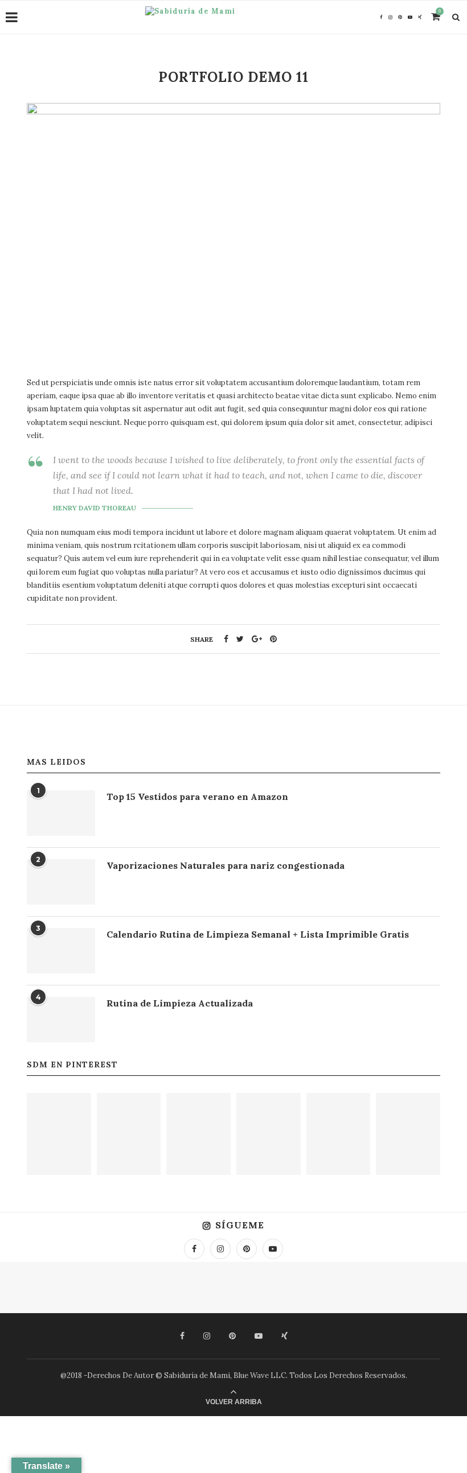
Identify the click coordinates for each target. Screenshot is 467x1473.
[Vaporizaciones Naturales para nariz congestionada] (61, 882)
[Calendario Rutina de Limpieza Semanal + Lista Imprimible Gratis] (61, 950)
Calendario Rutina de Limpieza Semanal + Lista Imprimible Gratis (257, 934)
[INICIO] (339, 1134)
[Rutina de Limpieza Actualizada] (61, 1019)
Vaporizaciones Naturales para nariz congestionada (225, 865)
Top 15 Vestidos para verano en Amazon (197, 796)
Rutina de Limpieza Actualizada (179, 1003)
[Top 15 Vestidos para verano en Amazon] (61, 813)
